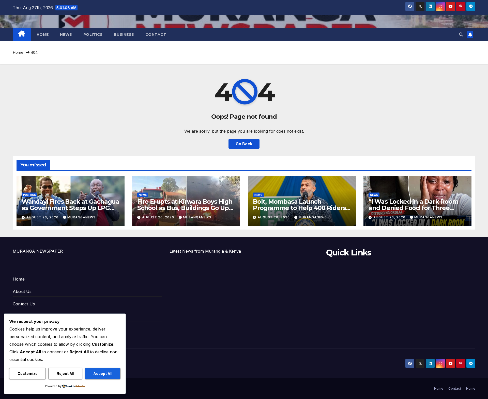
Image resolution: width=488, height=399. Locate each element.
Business (124, 34)
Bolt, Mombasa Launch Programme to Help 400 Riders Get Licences (299, 208)
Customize (28, 373)
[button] (461, 34)
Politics (93, 34)
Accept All (102, 373)
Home (43, 34)
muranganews (81, 217)
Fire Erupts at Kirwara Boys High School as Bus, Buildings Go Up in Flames (185, 208)
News (66, 34)
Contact (155, 34)
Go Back (244, 143)
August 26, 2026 (42, 217)
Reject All (65, 373)
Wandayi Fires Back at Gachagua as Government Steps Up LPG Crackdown (70, 208)
